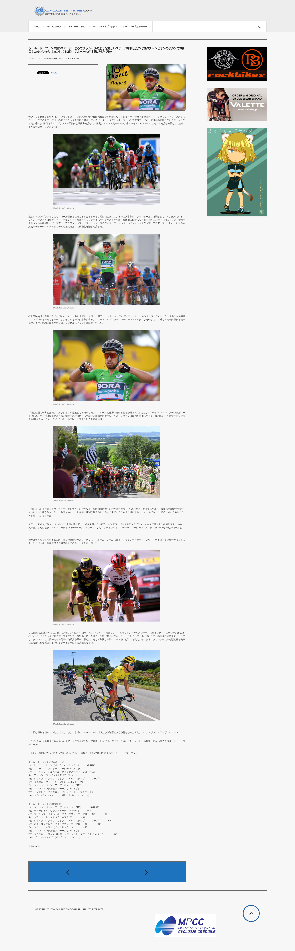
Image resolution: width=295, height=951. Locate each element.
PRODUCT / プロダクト (104, 26)
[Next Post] (146, 872)
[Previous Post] (68, 872)
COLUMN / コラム (76, 26)
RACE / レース (54, 26)
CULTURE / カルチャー (135, 26)
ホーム (37, 26)
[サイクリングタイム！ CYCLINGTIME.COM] (63, 11)
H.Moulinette (54, 58)
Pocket (53, 72)
